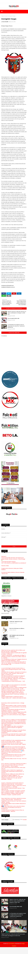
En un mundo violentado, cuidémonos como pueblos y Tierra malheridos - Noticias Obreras (13, 679)
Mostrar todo (5, 573)
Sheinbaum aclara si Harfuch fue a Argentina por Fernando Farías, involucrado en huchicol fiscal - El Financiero (12, 771)
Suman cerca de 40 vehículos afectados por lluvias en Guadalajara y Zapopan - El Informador (13, 710)
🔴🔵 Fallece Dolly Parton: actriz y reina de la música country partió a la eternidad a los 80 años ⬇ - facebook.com (13, 807)
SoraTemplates (11, 943)
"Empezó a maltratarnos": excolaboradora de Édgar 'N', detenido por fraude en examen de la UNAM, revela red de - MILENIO (13, 657)
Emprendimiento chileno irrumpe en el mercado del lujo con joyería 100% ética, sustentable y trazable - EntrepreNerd (13, 731)
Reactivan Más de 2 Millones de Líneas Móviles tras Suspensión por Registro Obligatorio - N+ (12, 774)
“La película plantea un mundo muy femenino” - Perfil (13, 681)
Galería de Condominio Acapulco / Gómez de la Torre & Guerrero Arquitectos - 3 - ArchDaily (13, 786)
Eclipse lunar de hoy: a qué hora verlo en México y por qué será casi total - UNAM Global (13, 650)
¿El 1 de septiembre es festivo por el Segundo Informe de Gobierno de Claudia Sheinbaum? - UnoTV (14, 660)
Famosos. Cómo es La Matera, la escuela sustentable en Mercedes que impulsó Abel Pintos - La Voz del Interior (13, 720)
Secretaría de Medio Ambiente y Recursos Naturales (12, 572)
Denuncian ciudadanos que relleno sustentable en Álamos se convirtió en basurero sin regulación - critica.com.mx (12, 727)
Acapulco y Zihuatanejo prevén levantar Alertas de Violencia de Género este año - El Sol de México (12, 783)
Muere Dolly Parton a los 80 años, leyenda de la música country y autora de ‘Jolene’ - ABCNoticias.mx (13, 799)
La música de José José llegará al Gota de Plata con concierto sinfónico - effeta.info (12, 810)
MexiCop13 (3, 556)
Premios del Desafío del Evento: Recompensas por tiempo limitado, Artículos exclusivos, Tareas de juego (13, 558)
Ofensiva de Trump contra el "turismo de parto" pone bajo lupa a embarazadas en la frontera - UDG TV (13, 690)
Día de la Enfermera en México (17, 628)
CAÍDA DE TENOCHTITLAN (16, 621)
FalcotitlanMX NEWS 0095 (13, 318)
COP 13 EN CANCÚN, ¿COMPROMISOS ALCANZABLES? (13, 563)
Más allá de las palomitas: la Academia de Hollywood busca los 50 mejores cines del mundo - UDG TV (13, 676)
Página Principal (4, 16)
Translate (24, 819)
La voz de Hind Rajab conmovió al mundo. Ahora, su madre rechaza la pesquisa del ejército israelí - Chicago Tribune (13, 669)
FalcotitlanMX (5, 21)
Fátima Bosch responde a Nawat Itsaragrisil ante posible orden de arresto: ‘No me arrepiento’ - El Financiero (13, 712)
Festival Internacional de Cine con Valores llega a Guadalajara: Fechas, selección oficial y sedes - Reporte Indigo (13, 744)
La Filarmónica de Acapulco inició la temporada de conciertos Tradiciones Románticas (16, 326)
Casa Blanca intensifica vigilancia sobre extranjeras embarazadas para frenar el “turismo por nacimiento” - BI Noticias (14, 694)
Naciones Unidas (5, 565)
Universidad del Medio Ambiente (8, 561)
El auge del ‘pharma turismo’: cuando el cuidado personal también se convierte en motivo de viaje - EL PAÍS (13, 688)
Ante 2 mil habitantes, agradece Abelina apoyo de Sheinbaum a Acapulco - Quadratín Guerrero (12, 794)
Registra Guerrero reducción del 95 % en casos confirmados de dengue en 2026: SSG (17, 313)
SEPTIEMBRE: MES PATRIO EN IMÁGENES (17, 636)
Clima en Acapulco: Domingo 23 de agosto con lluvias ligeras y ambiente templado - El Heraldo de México (13, 791)
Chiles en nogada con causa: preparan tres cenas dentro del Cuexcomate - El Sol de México (13, 685)
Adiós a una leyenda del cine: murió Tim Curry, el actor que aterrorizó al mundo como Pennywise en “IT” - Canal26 (13, 756)
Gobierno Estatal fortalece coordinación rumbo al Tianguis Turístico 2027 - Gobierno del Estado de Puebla (13, 697)
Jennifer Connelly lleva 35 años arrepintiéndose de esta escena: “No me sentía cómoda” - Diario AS (13, 741)
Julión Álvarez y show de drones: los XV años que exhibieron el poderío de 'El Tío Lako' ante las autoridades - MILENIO (12, 778)
